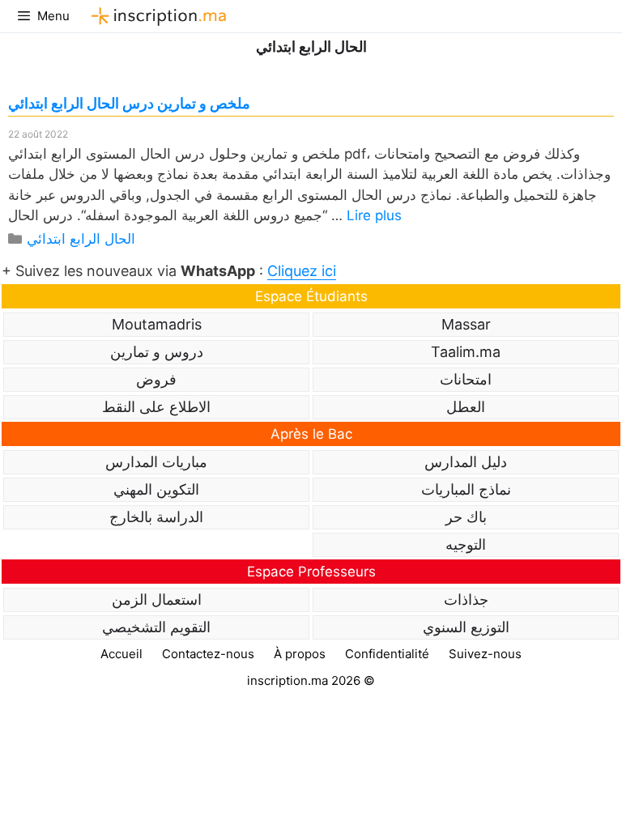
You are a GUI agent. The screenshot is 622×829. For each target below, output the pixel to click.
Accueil (121, 653)
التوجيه (465, 544)
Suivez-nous (485, 653)
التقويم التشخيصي (156, 627)
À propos (300, 653)
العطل (465, 406)
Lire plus (374, 215)
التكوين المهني (156, 489)
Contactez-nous (208, 653)
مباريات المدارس (156, 461)
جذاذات (466, 599)
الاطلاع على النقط (156, 406)
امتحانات (466, 379)
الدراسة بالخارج (156, 516)
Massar (466, 324)
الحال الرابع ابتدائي (81, 239)
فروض (156, 379)
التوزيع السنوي (466, 627)
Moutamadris (157, 324)
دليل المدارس (465, 461)
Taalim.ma (466, 351)
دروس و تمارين (156, 351)
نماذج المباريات (466, 489)
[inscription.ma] (156, 16)
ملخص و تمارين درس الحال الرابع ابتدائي (129, 103)
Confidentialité (387, 653)
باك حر (466, 516)
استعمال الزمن (157, 599)
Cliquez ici (301, 270)
